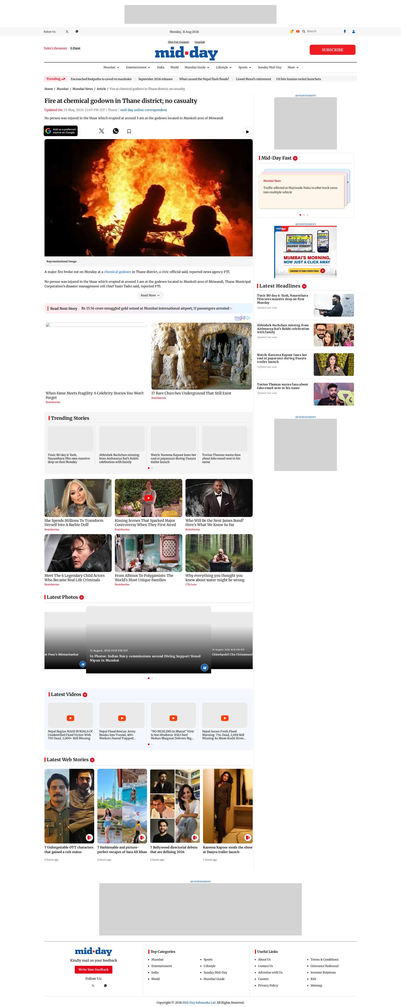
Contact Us (265, 966)
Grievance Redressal (325, 966)
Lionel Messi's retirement (253, 79)
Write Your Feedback (94, 969)
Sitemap (316, 985)
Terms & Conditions (325, 959)
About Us (264, 959)
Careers (263, 979)
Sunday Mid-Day (270, 67)
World (174, 67)
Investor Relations (323, 972)
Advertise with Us (270, 972)
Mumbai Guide (195, 67)
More (291, 67)
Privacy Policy (268, 985)
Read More (148, 295)
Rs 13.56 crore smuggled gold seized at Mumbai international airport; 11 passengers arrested (156, 308)
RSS (313, 979)
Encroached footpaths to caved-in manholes (101, 79)
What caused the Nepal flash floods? (204, 79)
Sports (243, 67)
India (160, 67)
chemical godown (117, 272)
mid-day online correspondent (143, 110)
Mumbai (109, 67)
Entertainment (136, 67)
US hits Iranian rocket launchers (298, 79)
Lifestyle (222, 67)
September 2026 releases (155, 79)
